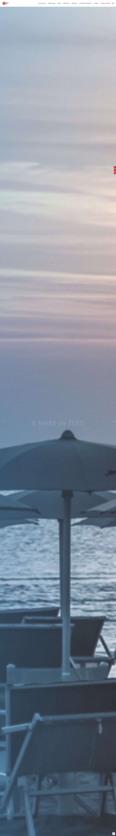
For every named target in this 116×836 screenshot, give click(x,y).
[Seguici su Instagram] (115, 173)
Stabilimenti (66, 3)
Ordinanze (74, 3)
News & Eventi (42, 3)
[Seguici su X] (115, 170)
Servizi (59, 3)
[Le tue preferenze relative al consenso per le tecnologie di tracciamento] (113, 833)
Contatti (96, 3)
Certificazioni (51, 3)
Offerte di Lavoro (105, 3)
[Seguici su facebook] (115, 167)
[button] (113, 3)
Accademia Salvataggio (85, 3)
